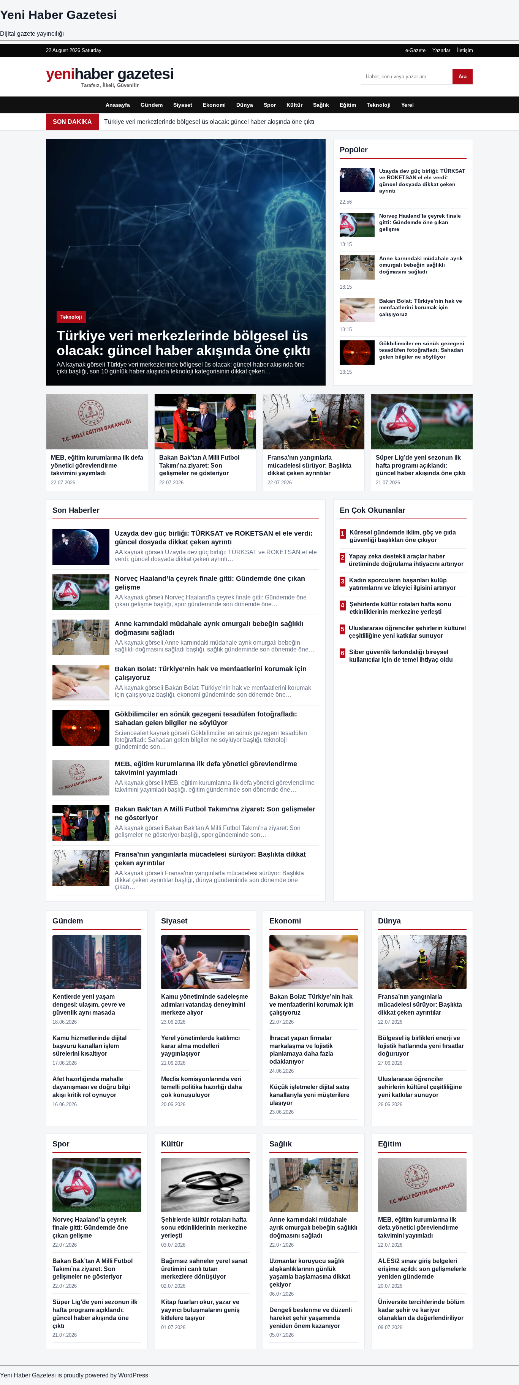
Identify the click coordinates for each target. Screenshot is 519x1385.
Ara (463, 76)
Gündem (152, 105)
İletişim (465, 50)
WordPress (133, 1375)
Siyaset (182, 105)
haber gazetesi (110, 76)
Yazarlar (441, 50)
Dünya (244, 105)
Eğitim (348, 105)
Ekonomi (214, 105)
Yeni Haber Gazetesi (58, 15)
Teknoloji (379, 105)
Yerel (407, 105)
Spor (270, 105)
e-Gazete (415, 50)
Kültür (294, 105)
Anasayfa (118, 105)
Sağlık (321, 105)
